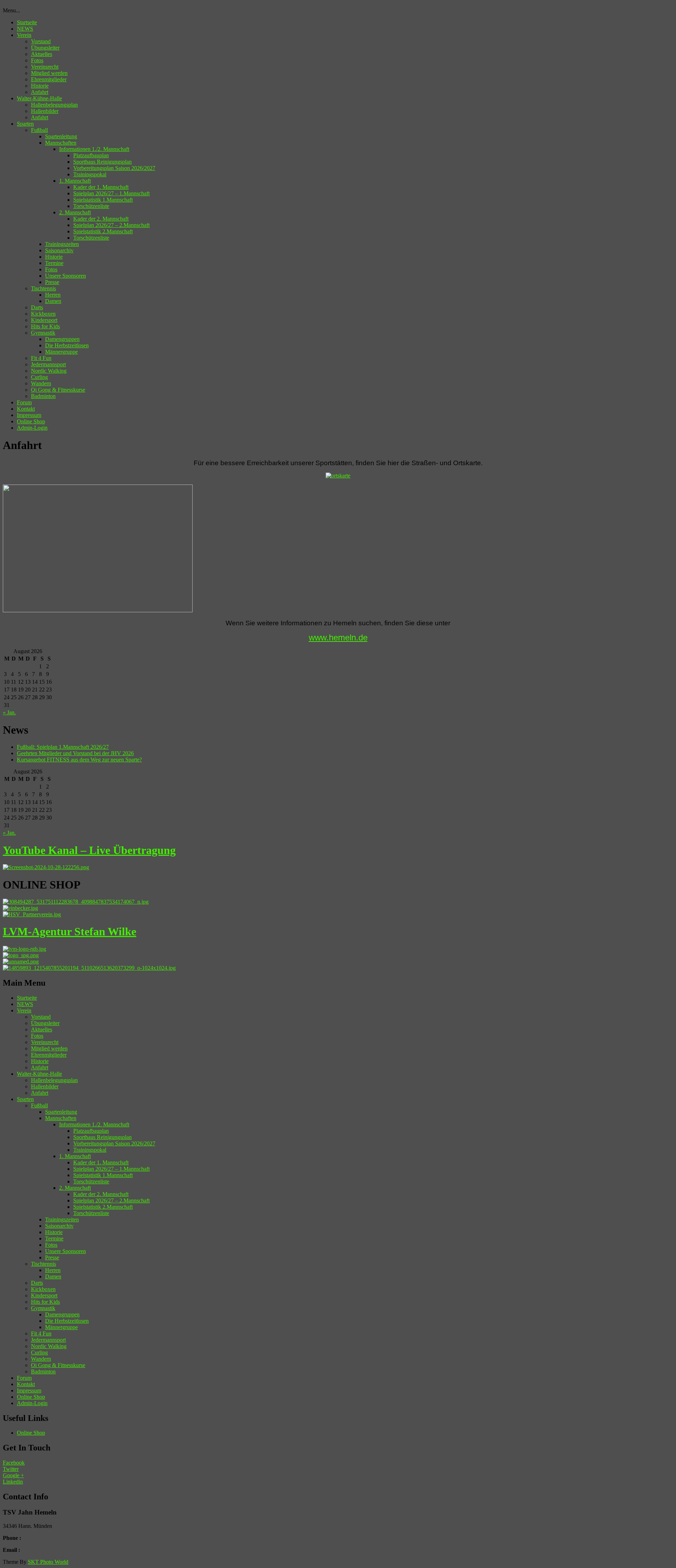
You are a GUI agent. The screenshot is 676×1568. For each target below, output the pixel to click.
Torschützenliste (91, 206)
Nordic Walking (49, 371)
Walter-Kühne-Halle (39, 98)
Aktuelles (41, 54)
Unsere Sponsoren (65, 276)
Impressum (29, 415)
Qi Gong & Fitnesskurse (58, 390)
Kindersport (44, 320)
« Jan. (9, 712)
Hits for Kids (45, 326)
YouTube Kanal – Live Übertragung (89, 850)
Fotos (37, 60)
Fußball (39, 130)
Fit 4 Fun (41, 358)
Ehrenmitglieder (49, 79)
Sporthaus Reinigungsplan (102, 162)
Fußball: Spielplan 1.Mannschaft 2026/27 (63, 747)
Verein (24, 35)
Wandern (41, 383)
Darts (37, 307)
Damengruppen (62, 339)
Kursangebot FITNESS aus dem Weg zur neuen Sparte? (79, 760)
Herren (53, 295)
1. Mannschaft (75, 181)
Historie (40, 86)
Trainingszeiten (62, 244)
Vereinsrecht (44, 67)
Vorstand (41, 41)
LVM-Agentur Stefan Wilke (69, 931)
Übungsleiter (45, 48)
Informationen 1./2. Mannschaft (94, 149)
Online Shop (31, 421)
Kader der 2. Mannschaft (101, 219)
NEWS (25, 29)
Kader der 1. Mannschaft (101, 187)
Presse (52, 282)
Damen (53, 301)
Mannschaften (60, 143)
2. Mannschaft (75, 212)
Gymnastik (43, 333)
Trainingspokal (89, 174)
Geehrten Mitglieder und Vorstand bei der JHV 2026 (75, 753)
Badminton (43, 396)
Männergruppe (61, 352)
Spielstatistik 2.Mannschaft (103, 231)
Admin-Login (32, 428)
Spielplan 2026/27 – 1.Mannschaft (111, 193)
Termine (54, 263)
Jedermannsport (48, 364)
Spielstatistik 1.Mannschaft (103, 200)
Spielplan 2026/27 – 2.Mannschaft (111, 225)
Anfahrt (39, 92)
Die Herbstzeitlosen (67, 345)
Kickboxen (43, 314)
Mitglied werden (49, 73)
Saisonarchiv (59, 250)
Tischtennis (43, 288)
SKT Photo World (48, 1562)
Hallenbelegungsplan (54, 105)
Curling (39, 377)
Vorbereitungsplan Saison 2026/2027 (114, 168)
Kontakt (26, 409)
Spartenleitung (61, 136)
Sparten (25, 124)
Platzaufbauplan (91, 155)
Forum (24, 402)
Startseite (27, 22)
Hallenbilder (44, 111)
